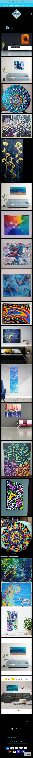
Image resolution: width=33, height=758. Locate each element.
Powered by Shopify (22, 755)
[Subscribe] (27, 721)
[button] (2, 14)
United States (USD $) (16, 741)
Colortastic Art (13, 755)
